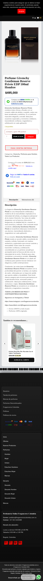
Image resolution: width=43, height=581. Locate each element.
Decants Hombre (10, 489)
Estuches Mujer (10, 471)
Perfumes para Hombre (29, 154)
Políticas (6, 411)
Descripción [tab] (13, 200)
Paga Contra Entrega (21, 148)
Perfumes (6, 450)
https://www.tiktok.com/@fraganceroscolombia (21, 305)
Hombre (7, 454)
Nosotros (6, 391)
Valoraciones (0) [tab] (28, 200)
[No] (40, 8)
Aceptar (21, 11)
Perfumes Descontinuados (12, 403)
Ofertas (5, 441)
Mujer (7, 458)
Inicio (5, 437)
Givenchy (16, 154)
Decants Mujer (10, 494)
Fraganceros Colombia (11, 407)
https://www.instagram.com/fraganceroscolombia (22, 301)
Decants (6, 481)
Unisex (7, 463)
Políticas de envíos (9, 415)
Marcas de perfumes (10, 399)
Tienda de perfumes (10, 395)
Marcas (7, 476)
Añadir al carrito (18, 136)
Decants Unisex (10, 498)
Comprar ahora (31, 137)
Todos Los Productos (12, 156)
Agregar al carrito (21, 360)
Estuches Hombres (11, 467)
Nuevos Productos (9, 445)
